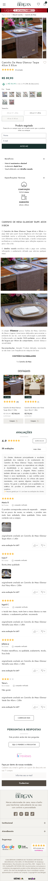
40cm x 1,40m (12, 113)
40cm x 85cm (12, 119)
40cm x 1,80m (35, 113)
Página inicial (6, 15)
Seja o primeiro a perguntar (24, 744)
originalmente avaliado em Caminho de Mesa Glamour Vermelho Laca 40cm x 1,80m (24, 623)
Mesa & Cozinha (18, 15)
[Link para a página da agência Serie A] (18, 878)
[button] (21, 57)
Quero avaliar (39, 441)
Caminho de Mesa (30, 15)
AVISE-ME (24, 146)
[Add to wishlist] (44, 62)
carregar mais (24, 718)
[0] (45, 4)
